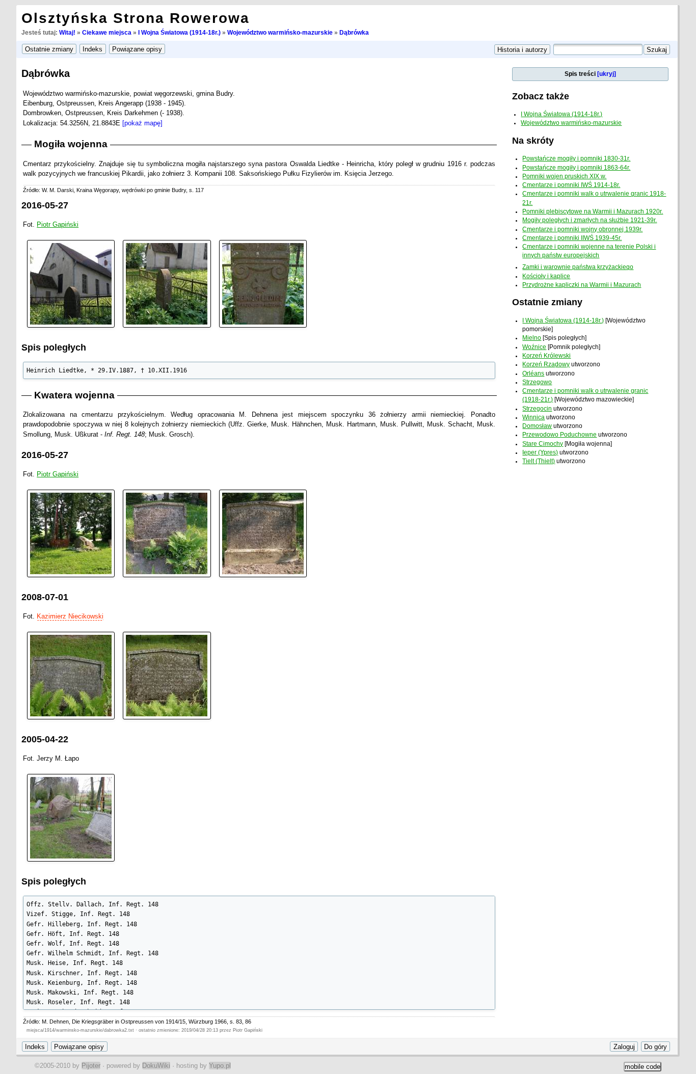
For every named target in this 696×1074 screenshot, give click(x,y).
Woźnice (534, 347)
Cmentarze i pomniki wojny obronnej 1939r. (582, 229)
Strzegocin (537, 409)
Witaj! (67, 33)
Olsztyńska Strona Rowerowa (135, 18)
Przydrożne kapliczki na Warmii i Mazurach (581, 285)
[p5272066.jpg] (263, 283)
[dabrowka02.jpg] (167, 675)
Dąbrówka (354, 33)
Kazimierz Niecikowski (70, 616)
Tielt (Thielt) (538, 461)
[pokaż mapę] (142, 123)
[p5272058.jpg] (167, 532)
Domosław (537, 426)
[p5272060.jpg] (263, 532)
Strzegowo (537, 382)
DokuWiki (156, 1065)
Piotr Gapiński (57, 224)
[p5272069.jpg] (71, 283)
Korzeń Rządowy (546, 364)
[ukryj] (606, 74)
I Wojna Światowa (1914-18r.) (179, 33)
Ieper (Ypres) (540, 452)
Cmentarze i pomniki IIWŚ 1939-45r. (572, 238)
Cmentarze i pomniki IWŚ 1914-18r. (571, 185)
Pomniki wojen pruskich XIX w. (564, 176)
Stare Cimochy (542, 444)
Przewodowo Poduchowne (559, 435)
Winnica (533, 417)
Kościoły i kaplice (546, 276)
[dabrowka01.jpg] (71, 675)
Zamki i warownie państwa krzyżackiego (577, 267)
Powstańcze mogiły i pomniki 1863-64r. (576, 168)
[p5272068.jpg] (167, 283)
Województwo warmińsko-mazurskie (280, 33)
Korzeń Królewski (546, 356)
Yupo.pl (220, 1065)
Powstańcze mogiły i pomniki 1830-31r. (576, 158)
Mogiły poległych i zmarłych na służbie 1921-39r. (589, 220)
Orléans (533, 373)
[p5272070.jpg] (71, 532)
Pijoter (91, 1065)
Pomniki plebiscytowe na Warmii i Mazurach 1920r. (592, 211)
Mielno (531, 338)
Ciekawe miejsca (106, 33)
